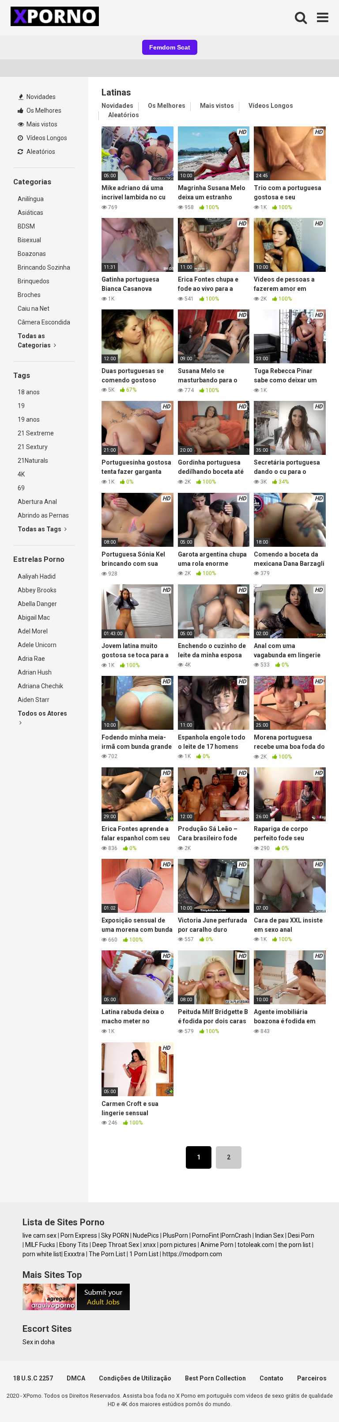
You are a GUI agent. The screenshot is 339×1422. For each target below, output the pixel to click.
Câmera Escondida (44, 322)
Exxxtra (74, 1254)
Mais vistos (41, 124)
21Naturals (33, 460)
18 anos (29, 392)
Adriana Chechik (40, 686)
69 (21, 488)
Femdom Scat (169, 47)
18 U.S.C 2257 (33, 1378)
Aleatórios (40, 151)
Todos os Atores (42, 713)
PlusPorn (175, 1235)
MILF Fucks (40, 1244)
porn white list (42, 1254)
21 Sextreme (36, 433)
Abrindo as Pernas (43, 515)
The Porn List (107, 1254)
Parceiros (312, 1378)
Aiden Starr (33, 699)
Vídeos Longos (46, 137)
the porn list (294, 1244)
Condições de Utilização (135, 1378)
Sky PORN (115, 1235)
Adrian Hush (35, 672)
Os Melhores (43, 110)
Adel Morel (33, 631)
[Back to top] (309, 1395)
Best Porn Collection (215, 1378)
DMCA (76, 1378)
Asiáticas (30, 212)
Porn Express (78, 1235)
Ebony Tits (73, 1244)
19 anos (29, 419)
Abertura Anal (37, 501)
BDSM (26, 226)
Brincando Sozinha (44, 267)
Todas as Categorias (35, 340)
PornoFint (205, 1235)
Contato (271, 1378)
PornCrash (236, 1235)
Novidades (40, 96)
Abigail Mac (34, 617)
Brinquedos (33, 281)
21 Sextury (33, 446)
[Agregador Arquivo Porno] (49, 1307)
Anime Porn (217, 1244)
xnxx (149, 1244)
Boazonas (32, 253)
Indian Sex (269, 1235)
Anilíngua (31, 198)
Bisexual (29, 240)
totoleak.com (255, 1244)
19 (21, 405)
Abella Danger (37, 603)
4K (21, 474)
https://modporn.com (192, 1254)
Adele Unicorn (37, 644)
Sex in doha (39, 1342)
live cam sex (39, 1235)
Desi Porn (301, 1235)
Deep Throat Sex (115, 1244)
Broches (29, 294)
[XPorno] (56, 18)
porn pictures (178, 1244)
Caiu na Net (33, 308)
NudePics (146, 1235)
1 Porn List (143, 1254)
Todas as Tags (40, 529)
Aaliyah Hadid (37, 576)
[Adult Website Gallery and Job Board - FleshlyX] (103, 1307)
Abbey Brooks (37, 590)
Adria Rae (31, 658)
